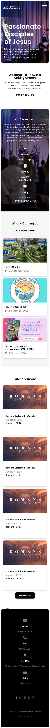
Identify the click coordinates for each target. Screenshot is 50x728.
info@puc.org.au (25, 631)
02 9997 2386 (25, 648)
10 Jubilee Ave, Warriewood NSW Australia (25, 666)
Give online (25, 683)
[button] (44, 6)
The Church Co (25, 716)
